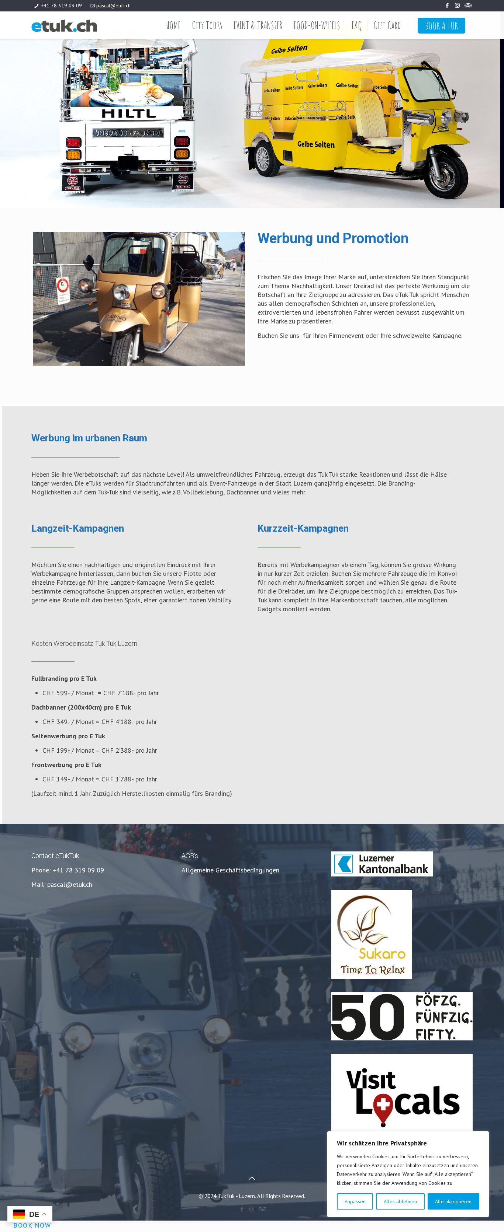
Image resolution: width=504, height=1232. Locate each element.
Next (256, 298)
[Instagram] (457, 5)
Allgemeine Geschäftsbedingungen (230, 870)
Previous (21, 298)
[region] (408, 1174)
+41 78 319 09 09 (61, 5)
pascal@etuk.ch (113, 5)
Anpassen (355, 1201)
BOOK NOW (32, 1225)
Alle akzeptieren (453, 1201)
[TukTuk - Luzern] (83, 25)
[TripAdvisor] (467, 5)
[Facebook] (447, 5)
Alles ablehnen (400, 1201)
